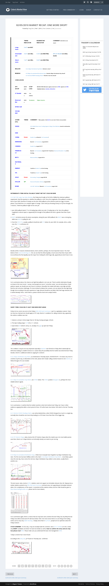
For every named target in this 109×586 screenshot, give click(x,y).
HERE (29, 483)
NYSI (18, 222)
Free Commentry (69, 10)
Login (81, 10)
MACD (13, 217)
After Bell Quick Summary (43, 311)
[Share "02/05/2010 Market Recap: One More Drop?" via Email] (46, 566)
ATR (27, 323)
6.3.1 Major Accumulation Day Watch (21, 380)
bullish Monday (28, 520)
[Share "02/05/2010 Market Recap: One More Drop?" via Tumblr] (29, 566)
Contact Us (98, 10)
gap (40, 326)
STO (21, 222)
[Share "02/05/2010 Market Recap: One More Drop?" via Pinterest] (32, 566)
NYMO (36, 380)
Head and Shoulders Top (60, 150)
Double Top (33, 146)
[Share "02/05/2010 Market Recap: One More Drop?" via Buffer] (39, 566)
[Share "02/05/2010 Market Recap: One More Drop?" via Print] (49, 566)
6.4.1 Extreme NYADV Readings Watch (34, 75)
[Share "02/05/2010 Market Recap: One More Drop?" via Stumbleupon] (43, 566)
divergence (56, 380)
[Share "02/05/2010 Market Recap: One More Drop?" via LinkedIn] (36, 566)
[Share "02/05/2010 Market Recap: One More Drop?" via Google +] (26, 566)
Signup (88, 10)
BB (20, 326)
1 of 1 (26, 60)
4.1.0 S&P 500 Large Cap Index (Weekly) (22, 197)
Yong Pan (31, 28)
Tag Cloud (15, 2)
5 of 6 (38, 54)
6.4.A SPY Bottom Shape (17, 437)
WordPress (33, 584)
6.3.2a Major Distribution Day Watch (51, 457)
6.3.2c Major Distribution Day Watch (34, 69)
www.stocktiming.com (24, 253)
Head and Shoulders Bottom (37, 181)
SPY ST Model (57, 54)
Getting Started (52, 10)
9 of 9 (38, 60)
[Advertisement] (93, 29)
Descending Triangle (35, 177)
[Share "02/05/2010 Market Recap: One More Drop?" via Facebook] (19, 566)
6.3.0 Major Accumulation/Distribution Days (36, 73)
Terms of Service (90, 584)
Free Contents (47, 28)
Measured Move (34, 157)
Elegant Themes (17, 584)
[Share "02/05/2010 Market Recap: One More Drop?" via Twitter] (22, 566)
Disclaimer (81, 584)
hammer (43, 348)
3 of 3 (26, 47)
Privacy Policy (100, 584)
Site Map (7, 2)
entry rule (22, 538)
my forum (47, 520)
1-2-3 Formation (37, 150)
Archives (22, 2)
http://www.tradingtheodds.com (19, 489)
